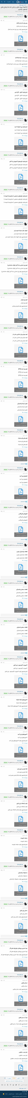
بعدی (9, 1078)
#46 (1, 549)
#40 (1, 332)
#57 (1, 946)
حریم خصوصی (11, 1094)
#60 (1, 1049)
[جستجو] (1, 1)
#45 (1, 511)
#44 (1, 473)
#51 (1, 732)
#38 (2, 262)
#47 (1, 587)
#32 (1, 55)
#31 (1, 20)
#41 (1, 366)
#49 (1, 662)
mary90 (24, 11)
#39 (1, 297)
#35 (2, 159)
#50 (1, 697)
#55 (2, 870)
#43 (1, 435)
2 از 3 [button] (14, 1078)
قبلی (18, 1078)
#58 (2, 980)
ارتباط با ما (25, 1094)
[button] (26, 2)
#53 (2, 801)
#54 (1, 835)
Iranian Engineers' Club (20, 1096)
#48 (1, 625)
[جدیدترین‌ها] (4, 1)
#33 (2, 90)
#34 (1, 124)
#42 (1, 401)
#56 (1, 908)
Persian (24, 1092)
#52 (1, 766)
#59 (1, 1015)
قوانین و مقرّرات (18, 1094)
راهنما (6, 1094)
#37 (1, 228)
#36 (1, 193)
